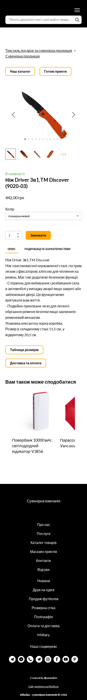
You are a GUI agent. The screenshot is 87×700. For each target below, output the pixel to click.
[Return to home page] (26, 10)
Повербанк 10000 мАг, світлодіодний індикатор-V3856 (32, 446)
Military (43, 635)
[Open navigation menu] (77, 10)
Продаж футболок (43, 599)
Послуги (43, 533)
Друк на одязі (43, 590)
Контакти (43, 560)
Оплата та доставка (43, 626)
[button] (77, 19)
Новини (43, 581)
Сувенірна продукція (22, 56)
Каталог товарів (44, 542)
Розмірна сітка (43, 608)
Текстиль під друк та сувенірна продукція (38, 50)
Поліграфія (43, 617)
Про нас (43, 524)
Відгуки (43, 569)
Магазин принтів (43, 551)
